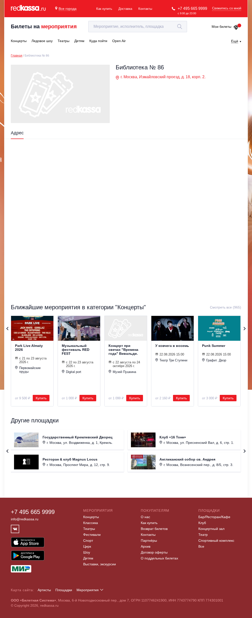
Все (201, 546)
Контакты (145, 9)
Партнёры (149, 540)
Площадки (63, 590)
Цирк (87, 546)
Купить (41, 398)
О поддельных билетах (159, 558)
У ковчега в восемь (172, 346)
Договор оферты (154, 552)
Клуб (202, 523)
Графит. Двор (216, 360)
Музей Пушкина (124, 372)
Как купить (104, 9)
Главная (16, 55)
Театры (89, 529)
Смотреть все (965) (225, 307)
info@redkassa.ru (24, 519)
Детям (88, 558)
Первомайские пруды (30, 369)
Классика (90, 523)
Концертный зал (211, 529)
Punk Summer (213, 346)
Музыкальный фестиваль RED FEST (75, 349)
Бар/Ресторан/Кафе (214, 517)
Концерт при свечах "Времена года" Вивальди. (123, 349)
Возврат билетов (154, 529)
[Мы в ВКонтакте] (15, 529)
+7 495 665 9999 (192, 8)
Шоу (86, 552)
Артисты (44, 590)
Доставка (125, 9)
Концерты (91, 517)
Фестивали (92, 535)
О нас (145, 517)
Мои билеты (221, 27)
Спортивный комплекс (216, 540)
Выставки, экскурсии (99, 564)
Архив (145, 546)
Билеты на (44, 26)
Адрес (17, 132)
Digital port (73, 372)
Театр (203, 535)
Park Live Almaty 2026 (29, 348)
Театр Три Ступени (173, 360)
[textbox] (137, 26)
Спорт (88, 540)
